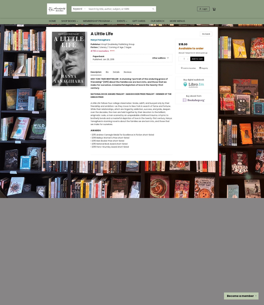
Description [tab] (96, 72)
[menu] (132, 21)
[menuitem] (52, 21)
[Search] (153, 9)
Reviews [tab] (127, 72)
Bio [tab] (107, 72)
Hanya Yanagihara (100, 40)
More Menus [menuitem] (177, 21)
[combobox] (79, 8)
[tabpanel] (131, 116)
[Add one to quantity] (187, 58)
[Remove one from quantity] (180, 58)
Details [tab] (116, 72)
